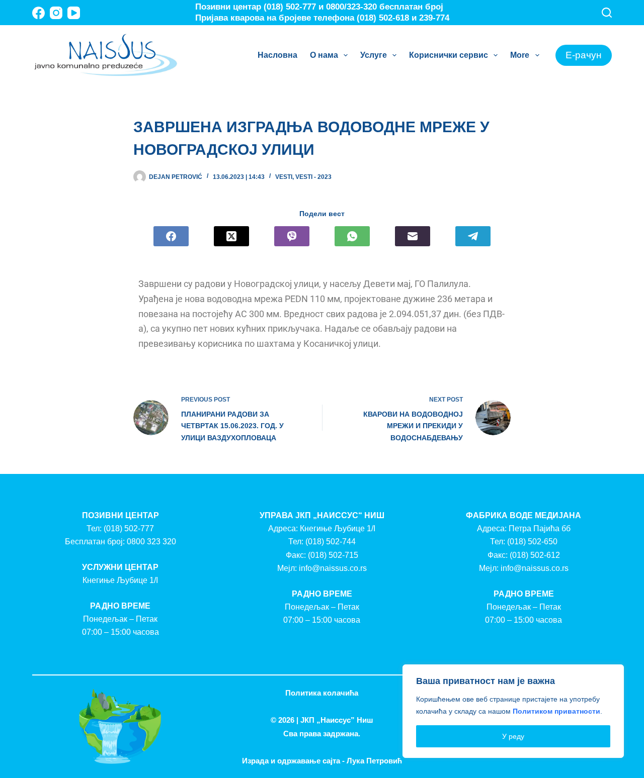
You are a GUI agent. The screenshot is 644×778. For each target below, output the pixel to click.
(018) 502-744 (330, 541)
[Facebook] (38, 13)
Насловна (277, 55)
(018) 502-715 (333, 555)
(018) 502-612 (535, 555)
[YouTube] (73, 13)
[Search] (607, 13)
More (519, 55)
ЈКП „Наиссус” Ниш (336, 720)
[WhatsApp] (352, 236)
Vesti (283, 176)
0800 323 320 (151, 541)
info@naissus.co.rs (333, 568)
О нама (324, 55)
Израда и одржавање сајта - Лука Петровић (322, 760)
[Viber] (291, 236)
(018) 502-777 (129, 528)
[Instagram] (56, 13)
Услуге (373, 55)
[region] (513, 711)
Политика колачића (321, 693)
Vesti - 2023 (313, 176)
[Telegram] (473, 236)
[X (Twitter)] (231, 236)
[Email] (412, 236)
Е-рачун (584, 55)
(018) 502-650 (532, 541)
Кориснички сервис (448, 55)
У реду (513, 736)
